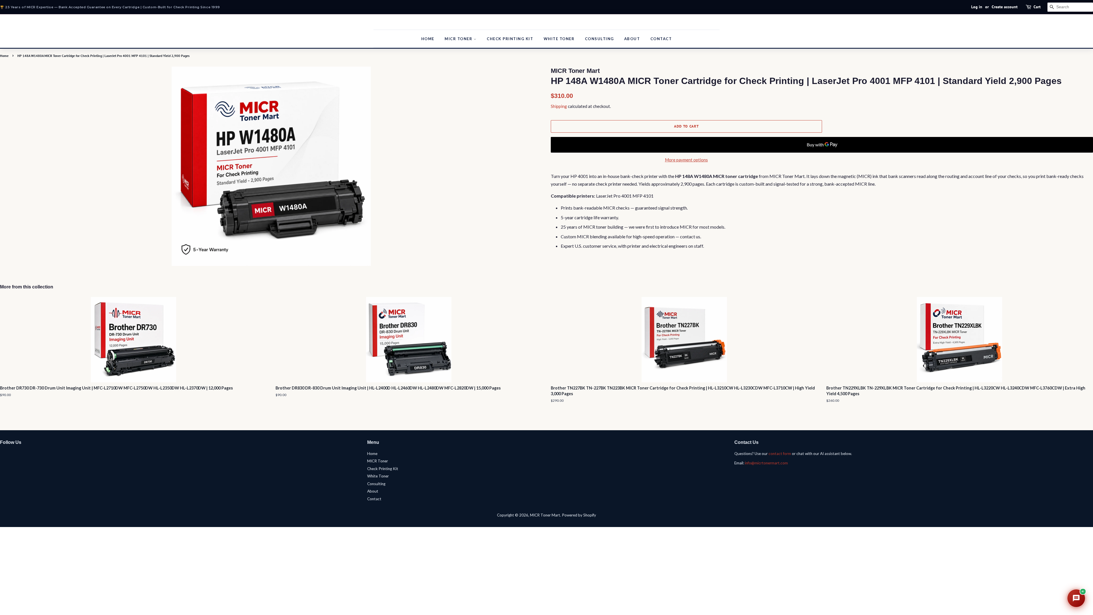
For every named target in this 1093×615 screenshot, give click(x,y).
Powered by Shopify (579, 515)
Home (427, 38)
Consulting (599, 38)
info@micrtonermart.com (766, 463)
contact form (780, 453)
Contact (661, 38)
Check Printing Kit (510, 38)
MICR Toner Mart (545, 515)
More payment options (686, 159)
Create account (1005, 6)
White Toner (559, 38)
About (632, 38)
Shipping (559, 106)
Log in (976, 6)
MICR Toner (459, 38)
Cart (1037, 6)
